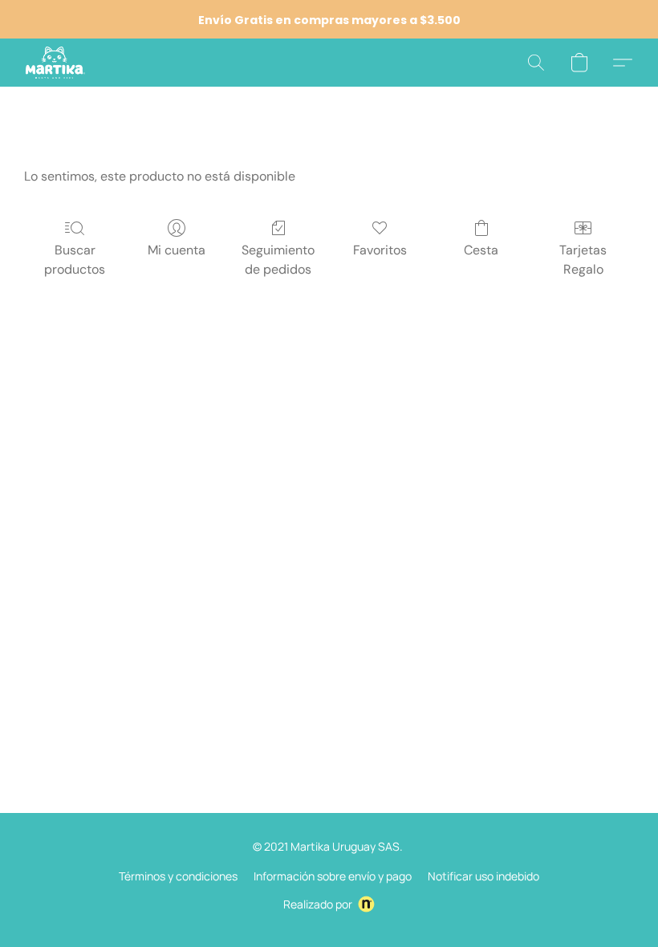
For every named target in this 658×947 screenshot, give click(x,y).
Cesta (481, 250)
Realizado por (317, 904)
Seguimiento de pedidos (278, 260)
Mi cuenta (176, 250)
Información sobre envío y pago (333, 876)
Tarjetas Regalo (583, 260)
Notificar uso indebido (483, 876)
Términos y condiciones (178, 876)
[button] (55, 63)
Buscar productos (74, 260)
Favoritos (380, 250)
